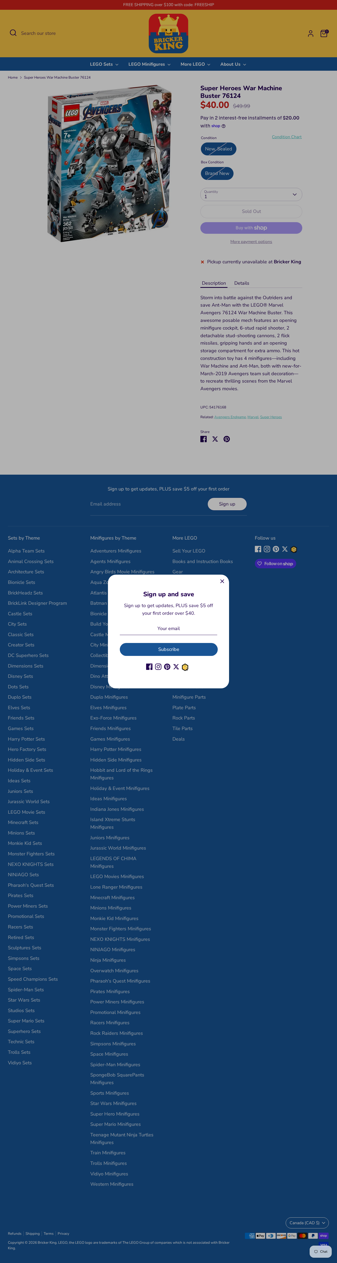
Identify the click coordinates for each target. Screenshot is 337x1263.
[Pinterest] (167, 667)
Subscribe (168, 649)
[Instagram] (158, 667)
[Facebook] (149, 667)
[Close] (222, 581)
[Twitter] (176, 667)
